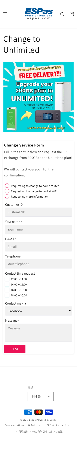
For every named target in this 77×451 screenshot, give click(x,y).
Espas (32, 419)
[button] (5, 14)
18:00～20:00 (19, 295)
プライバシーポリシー (59, 425)
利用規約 (23, 431)
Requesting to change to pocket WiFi (34, 191)
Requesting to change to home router (35, 186)
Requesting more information (30, 196)
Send (15, 349)
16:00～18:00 (19, 290)
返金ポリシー (35, 425)
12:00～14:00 (19, 279)
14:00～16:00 (19, 284)
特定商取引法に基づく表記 (47, 431)
